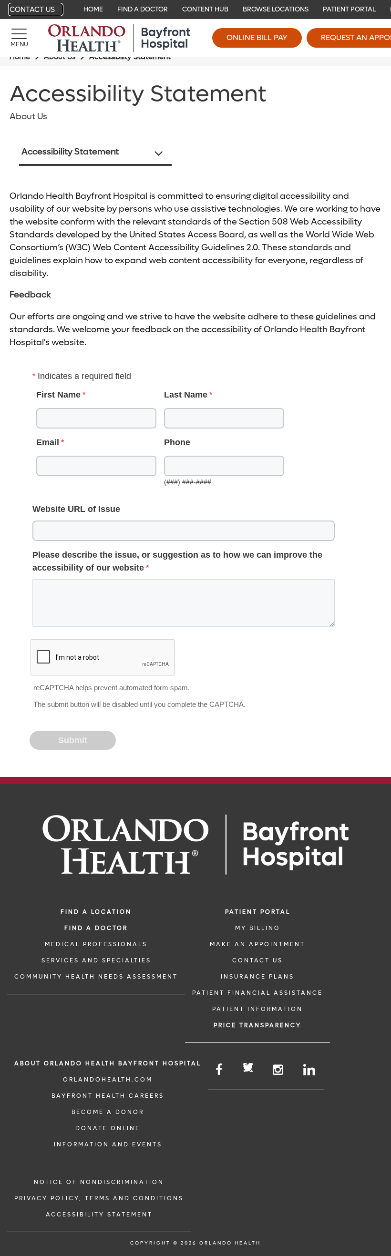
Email (47, 442)
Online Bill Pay (257, 37)
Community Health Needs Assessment (96, 976)
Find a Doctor (142, 9)
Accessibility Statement (70, 151)
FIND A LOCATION (96, 912)
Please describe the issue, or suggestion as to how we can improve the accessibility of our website (177, 561)
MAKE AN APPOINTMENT (257, 944)
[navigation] (195, 9)
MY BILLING (257, 928)
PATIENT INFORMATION (257, 1009)
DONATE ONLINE (107, 1128)
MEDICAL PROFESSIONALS (96, 944)
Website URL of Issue (76, 509)
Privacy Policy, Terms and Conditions (99, 1198)
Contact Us (32, 9)
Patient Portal (349, 9)
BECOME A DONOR (108, 1112)
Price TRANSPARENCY (257, 1025)
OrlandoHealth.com (108, 1079)
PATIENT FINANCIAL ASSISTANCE (257, 993)
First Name (58, 394)
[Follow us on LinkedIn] (310, 1070)
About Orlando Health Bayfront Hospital (107, 1063)
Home (93, 9)
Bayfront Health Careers (107, 1096)
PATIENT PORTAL (257, 912)
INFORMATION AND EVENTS (108, 1144)
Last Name (185, 394)
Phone (177, 442)
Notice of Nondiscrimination (99, 1182)
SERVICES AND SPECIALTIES (96, 960)
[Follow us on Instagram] (278, 1070)
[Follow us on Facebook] (220, 1070)
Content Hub (205, 9)
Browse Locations (276, 9)
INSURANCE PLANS (257, 976)
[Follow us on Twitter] (248, 1068)
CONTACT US (257, 960)
